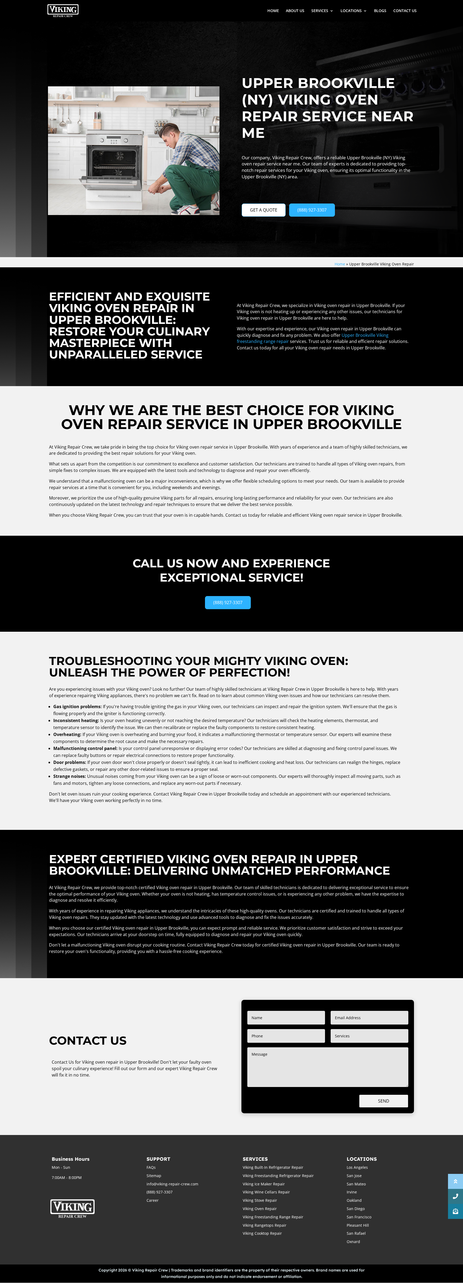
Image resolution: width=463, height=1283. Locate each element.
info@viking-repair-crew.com (172, 1183)
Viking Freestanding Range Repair (273, 1216)
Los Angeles (357, 1167)
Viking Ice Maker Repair (264, 1183)
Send (383, 1101)
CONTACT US (405, 11)
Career (153, 1200)
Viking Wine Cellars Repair (266, 1192)
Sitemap (154, 1175)
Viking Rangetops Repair (264, 1225)
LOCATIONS (351, 11)
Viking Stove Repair (260, 1200)
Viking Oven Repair (260, 1208)
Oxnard (353, 1241)
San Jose (354, 1175)
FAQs (151, 1167)
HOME (273, 11)
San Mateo (356, 1183)
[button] (455, 1211)
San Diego (356, 1208)
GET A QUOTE (263, 210)
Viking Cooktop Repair (262, 1233)
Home (340, 264)
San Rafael (356, 1233)
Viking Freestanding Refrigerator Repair (278, 1175)
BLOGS (380, 11)
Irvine (352, 1192)
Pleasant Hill (358, 1225)
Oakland (354, 1200)
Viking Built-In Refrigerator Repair (273, 1167)
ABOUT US (295, 11)
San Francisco (359, 1216)
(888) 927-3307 (312, 210)
